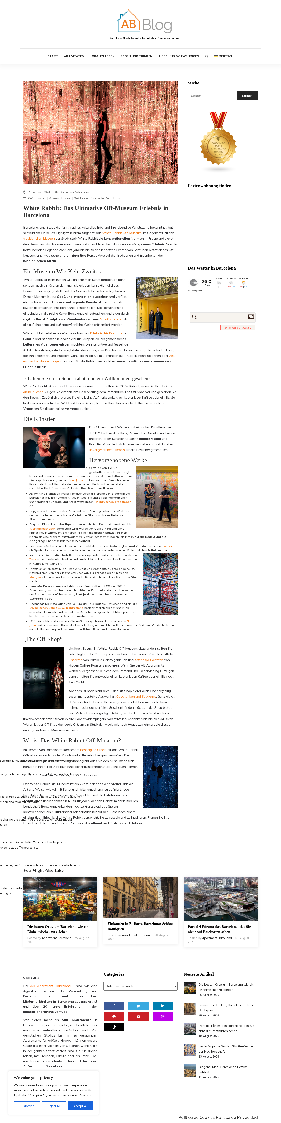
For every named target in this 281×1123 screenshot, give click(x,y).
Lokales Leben (102, 56)
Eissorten (75, 660)
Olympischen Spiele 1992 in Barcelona (56, 608)
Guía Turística (37, 198)
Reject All (54, 1106)
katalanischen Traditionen (112, 502)
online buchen (33, 392)
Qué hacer (81, 198)
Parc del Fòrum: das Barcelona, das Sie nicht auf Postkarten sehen (219, 929)
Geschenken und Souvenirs (136, 696)
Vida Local (113, 198)
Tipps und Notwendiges (179, 56)
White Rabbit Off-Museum (121, 233)
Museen (54, 198)
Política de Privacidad (237, 1117)
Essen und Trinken (136, 56)
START (53, 56)
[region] (53, 1093)
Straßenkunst (111, 319)
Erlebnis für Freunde (106, 333)
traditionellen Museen (39, 238)
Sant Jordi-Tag (78, 480)
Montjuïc (35, 577)
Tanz (32, 559)
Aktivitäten (74, 56)
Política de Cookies (196, 1117)
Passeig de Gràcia (93, 750)
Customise (27, 1106)
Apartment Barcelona (56, 938)
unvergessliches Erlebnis (107, 450)
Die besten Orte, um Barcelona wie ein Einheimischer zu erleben (58, 929)
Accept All (80, 1106)
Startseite (97, 198)
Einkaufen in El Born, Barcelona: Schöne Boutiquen (140, 926)
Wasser (168, 546)
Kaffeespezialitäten (148, 660)
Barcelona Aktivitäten (74, 192)
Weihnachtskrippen (42, 528)
